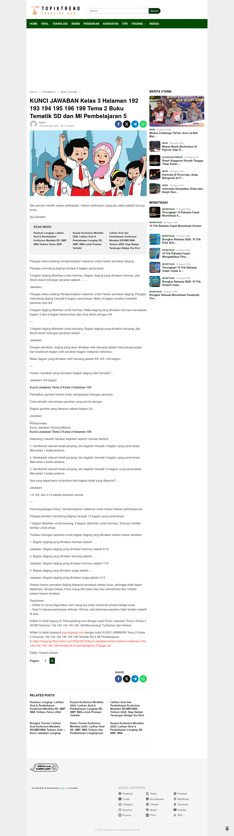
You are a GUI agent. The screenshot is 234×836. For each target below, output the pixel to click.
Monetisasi (168, 209)
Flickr (153, 815)
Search (154, 11)
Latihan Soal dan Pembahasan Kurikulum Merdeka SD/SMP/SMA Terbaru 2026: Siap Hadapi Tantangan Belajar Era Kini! (124, 240)
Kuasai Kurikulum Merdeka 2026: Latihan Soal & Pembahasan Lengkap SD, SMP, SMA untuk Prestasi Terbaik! (88, 240)
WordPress (183, 799)
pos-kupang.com (73, 632)
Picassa (126, 815)
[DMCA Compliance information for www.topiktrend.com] (44, 767)
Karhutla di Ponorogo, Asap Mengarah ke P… (180, 176)
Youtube (182, 810)
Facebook (127, 793)
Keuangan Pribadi (172, 157)
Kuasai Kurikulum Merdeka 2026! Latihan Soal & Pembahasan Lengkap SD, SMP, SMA (127, 728)
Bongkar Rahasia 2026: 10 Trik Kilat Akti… (181, 241)
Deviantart (183, 804)
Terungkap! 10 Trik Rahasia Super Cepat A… (179, 269)
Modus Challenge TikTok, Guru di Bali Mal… (173, 134)
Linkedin (154, 804)
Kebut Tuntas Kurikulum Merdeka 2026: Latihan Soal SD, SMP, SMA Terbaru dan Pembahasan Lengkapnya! (87, 728)
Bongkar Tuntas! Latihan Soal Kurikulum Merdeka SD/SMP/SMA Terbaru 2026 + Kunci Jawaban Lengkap (47, 728)
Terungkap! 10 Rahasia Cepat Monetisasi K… (180, 214)
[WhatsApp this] (143, 124)
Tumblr (126, 799)
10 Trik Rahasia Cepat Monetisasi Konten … (175, 227)
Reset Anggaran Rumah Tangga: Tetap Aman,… (183, 162)
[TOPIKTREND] (55, 10)
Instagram (127, 804)
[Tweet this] (126, 124)
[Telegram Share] (135, 124)
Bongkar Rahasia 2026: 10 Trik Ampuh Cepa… (181, 283)
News (152, 129)
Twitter (153, 793)
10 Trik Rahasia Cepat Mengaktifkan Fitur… (176, 255)
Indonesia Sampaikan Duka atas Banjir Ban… (182, 190)
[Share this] (118, 124)
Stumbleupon (157, 799)
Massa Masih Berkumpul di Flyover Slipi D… (179, 148)
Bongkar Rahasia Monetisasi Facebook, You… (174, 296)
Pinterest (182, 793)
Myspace (127, 810)
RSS (180, 815)
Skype (153, 810)
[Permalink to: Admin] (33, 124)
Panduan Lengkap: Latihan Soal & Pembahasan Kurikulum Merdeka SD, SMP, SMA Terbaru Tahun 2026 (50, 238)
